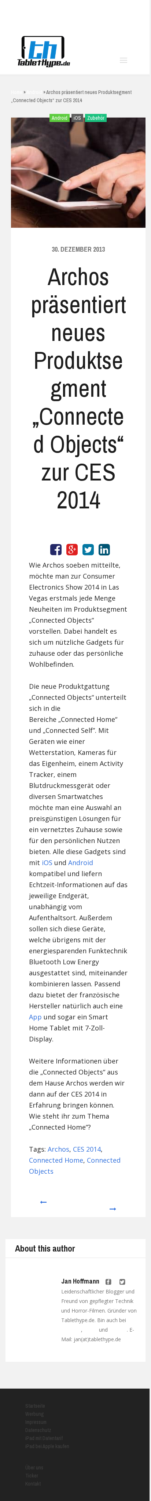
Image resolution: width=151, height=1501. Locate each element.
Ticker (31, 1475)
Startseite (35, 1406)
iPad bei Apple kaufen (47, 1446)
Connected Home (56, 1160)
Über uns (34, 1467)
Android (59, 118)
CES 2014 (87, 1149)
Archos (58, 1149)
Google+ (118, 1330)
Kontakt (33, 1483)
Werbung (34, 1414)
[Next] (113, 1205)
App (35, 1016)
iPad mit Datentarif (44, 1438)
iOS (77, 118)
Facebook (71, 1330)
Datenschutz (38, 1430)
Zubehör (95, 118)
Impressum (36, 1422)
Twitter (90, 1330)
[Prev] (42, 1205)
